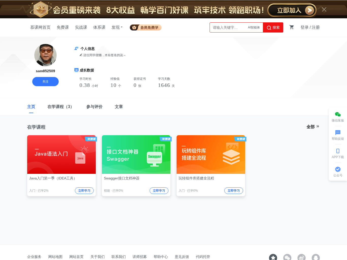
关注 (45, 81)
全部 (311, 127)
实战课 (81, 27)
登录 (305, 27)
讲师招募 (140, 257)
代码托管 (203, 257)
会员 (146, 26)
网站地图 (55, 257)
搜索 (276, 27)
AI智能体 (254, 27)
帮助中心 (161, 257)
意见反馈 (182, 257)
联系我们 (119, 257)
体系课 (99, 27)
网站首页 (76, 257)
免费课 (63, 27)
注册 (316, 27)
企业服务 (34, 257)
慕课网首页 (40, 27)
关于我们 (97, 257)
